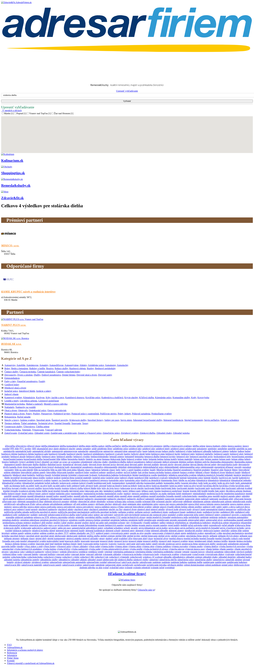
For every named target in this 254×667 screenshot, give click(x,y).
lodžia (4, 493)
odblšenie (187, 501)
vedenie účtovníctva (69, 551)
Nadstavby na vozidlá (25, 407)
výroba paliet (95, 549)
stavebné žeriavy (18, 536)
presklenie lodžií (135, 520)
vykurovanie (186, 554)
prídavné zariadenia (24, 517)
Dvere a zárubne (25, 375)
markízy (127, 493)
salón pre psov (64, 528)
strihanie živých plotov (228, 536)
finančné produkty (201, 470)
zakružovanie (145, 562)
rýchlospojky (137, 522)
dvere (19, 467)
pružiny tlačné (88, 522)
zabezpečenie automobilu (74, 562)
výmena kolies (107, 546)
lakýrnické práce (77, 491)
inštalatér (229, 475)
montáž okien (113, 496)
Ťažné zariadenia (29, 423)
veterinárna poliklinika (163, 551)
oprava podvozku (48, 506)
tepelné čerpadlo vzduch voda (229, 538)
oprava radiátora (102, 506)
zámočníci (154, 559)
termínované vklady (204, 541)
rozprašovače (215, 525)
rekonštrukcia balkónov (200, 522)
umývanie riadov (144, 543)
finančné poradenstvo (183, 470)
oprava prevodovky (85, 506)
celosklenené (86, 462)
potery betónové (206, 514)
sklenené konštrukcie (95, 530)
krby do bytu (108, 488)
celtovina (97, 462)
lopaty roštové (28, 493)
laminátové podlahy (113, 491)
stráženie (82, 536)
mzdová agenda (227, 496)
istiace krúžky (39, 477)
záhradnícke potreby (30, 559)
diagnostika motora (243, 462)
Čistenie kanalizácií (46, 371)
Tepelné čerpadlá (62, 423)
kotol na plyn (190, 485)
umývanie (130, 543)
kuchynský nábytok (235, 488)
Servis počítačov (211, 420)
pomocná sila (146, 514)
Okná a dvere (10, 410)
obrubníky (101, 501)
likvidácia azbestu (234, 491)
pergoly (34, 509)
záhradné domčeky (227, 557)
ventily (100, 551)
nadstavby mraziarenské (95, 499)
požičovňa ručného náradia (16, 512)
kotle (200, 483)
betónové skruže (18, 456)
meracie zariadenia (140, 493)
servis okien (173, 528)
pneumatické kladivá (215, 509)
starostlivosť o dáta (213, 533)
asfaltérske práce (120, 448)
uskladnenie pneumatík (238, 543)
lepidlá (204, 491)
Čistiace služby (11, 371)
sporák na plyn (137, 533)
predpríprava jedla (179, 517)
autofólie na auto (244, 448)
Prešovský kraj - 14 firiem (19, 69)
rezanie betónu (131, 525)
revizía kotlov (63, 525)
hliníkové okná (19, 475)
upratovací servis (173, 543)
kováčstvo (6, 488)
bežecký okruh (138, 454)
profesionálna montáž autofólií (238, 520)
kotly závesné (100, 485)
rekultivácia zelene (220, 522)
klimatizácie (213, 480)
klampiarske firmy (169, 480)
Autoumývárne (71, 365)
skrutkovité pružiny (194, 530)
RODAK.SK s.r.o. (11, 343)
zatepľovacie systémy (72, 565)
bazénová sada (41, 454)
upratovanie (221, 543)
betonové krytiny (168, 456)
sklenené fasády (77, 530)
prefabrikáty (194, 517)
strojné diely (41, 538)
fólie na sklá (56, 470)
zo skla (99, 567)
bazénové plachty (75, 454)
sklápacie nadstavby (22, 530)
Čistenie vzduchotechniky (68, 371)
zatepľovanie (89, 565)
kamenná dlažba (10, 480)
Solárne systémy (27, 420)
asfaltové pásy (148, 448)
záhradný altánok (79, 559)
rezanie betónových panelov (111, 525)
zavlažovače (127, 565)
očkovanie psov (9, 501)
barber (248, 451)
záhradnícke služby (49, 559)
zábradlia (167, 557)
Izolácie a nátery (43, 391)
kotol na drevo (144, 485)
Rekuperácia (10, 417)
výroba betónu (49, 549)
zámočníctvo (219, 559)
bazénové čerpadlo (57, 454)
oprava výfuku (117, 506)
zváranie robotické (141, 567)
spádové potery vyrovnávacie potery (112, 533)
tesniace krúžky (221, 541)
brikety (247, 459)
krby (99, 488)
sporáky (148, 533)
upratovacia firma (190, 543)
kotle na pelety (210, 483)
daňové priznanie (154, 462)
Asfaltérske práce (96, 365)
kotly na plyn (41, 485)
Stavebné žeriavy (95, 420)
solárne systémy (32, 533)
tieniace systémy (27, 543)
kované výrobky (19, 488)
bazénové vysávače (114, 454)
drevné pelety (210, 464)
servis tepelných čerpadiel (207, 528)
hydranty (93, 475)
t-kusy (150, 538)
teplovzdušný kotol (55, 541)
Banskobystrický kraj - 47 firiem (22, 58)
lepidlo (211, 491)
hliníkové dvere (218, 472)
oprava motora (236, 504)
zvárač (106, 567)
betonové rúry (182, 456)
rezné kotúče (174, 525)
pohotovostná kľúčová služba (61, 514)
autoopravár (57, 451)
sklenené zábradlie (159, 530)
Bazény (90, 368)
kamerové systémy (42, 480)
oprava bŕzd (193, 504)
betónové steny (49, 456)
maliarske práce (63, 493)
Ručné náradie (24, 417)
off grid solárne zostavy (84, 504)
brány (145, 459)
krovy (117, 488)
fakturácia (96, 470)
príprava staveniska (59, 517)
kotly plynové (86, 485)
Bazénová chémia (77, 368)
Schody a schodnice (229, 420)
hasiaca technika (156, 472)
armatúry (87, 448)
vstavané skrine (78, 554)
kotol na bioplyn (114, 485)
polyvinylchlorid (132, 514)
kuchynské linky (169, 488)
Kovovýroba (203, 397)
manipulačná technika (94, 493)
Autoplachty (122, 365)
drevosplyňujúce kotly (227, 464)
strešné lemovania (149, 536)
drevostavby (244, 464)
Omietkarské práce (37, 410)
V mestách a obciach (11, 110)
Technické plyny (45, 423)
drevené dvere (95, 464)
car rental (54, 462)
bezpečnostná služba (33, 459)
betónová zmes (158, 454)
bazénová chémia (9, 454)
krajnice (65, 488)
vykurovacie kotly (150, 554)
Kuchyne (40, 397)
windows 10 (148, 557)
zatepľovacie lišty (12, 565)
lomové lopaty (14, 493)
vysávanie (229, 554)
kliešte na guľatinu (187, 480)
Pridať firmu (13, 658)
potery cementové (222, 514)
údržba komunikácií (69, 446)
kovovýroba (48, 488)
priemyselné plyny (214, 520)
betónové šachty (173, 454)
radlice (162, 522)
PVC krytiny (25, 448)
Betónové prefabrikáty (105, 368)
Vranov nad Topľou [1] (40, 113)
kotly (232, 483)
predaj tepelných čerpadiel (158, 517)
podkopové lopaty (177, 512)
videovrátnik (230, 551)
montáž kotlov (52, 496)
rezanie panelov (160, 525)
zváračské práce (117, 567)
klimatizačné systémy (12, 483)
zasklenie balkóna (179, 562)
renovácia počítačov (38, 525)
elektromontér (207, 467)
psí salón (100, 522)
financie (227, 470)
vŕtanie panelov (226, 549)
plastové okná (143, 509)
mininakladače (199, 493)
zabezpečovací (114, 562)
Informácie (12, 655)
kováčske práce (242, 485)
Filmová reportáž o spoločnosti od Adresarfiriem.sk (30, 663)
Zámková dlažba (147, 433)
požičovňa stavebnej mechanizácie (74, 512)
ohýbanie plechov (104, 504)
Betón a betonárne (19, 368)
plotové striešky (158, 509)
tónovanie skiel (140, 538)
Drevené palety (105, 375)
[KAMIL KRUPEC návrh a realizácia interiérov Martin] (8, 286)
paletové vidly (209, 506)
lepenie (186, 491)
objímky (74, 501)
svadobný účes (125, 538)
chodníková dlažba (117, 462)
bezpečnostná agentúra (242, 456)
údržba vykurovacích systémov (177, 446)
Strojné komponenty (193, 420)
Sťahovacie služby (77, 420)
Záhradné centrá (41, 433)
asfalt (94, 448)
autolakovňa (9, 451)
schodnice (118, 528)
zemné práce (227, 565)
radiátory (155, 522)
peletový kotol (23, 509)
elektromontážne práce (189, 467)
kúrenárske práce (195, 477)
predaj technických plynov (133, 517)
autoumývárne (121, 451)
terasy (191, 541)
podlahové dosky (194, 512)
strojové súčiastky (90, 538)
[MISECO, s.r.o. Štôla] (8, 240)
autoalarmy (202, 448)
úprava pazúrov (235, 446)
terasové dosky (107, 541)
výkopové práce (64, 546)
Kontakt (11, 660)
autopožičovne (96, 451)
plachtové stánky (66, 509)
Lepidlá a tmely (11, 400)
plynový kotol (198, 509)
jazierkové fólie (141, 477)
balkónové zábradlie (202, 451)
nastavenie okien (192, 499)
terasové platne (135, 541)
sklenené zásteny (176, 530)
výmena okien (121, 546)
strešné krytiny (134, 536)
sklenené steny (128, 530)
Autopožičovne (56, 365)
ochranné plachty (164, 501)
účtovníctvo (21, 446)
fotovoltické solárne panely (33, 472)
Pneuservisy (46, 413)
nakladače (149, 499)
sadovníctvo (37, 528)
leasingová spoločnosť (171, 491)
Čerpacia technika (27, 371)
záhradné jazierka (12, 559)
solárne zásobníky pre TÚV (82, 533)
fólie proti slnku (69, 470)
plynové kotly (185, 509)
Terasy (85, 423)
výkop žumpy (49, 546)
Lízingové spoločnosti (48, 400)
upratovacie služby (207, 543)
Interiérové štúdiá (27, 391)
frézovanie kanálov (66, 472)
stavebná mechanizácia (233, 533)
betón (148, 454)
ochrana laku (120, 501)
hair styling (143, 472)
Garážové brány (11, 384)
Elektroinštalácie (12, 378)
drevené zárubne (182, 464)
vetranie (178, 551)
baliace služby (168, 451)
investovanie (26, 477)
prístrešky (80, 517)
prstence (27, 522)
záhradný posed (94, 559)
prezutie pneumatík (178, 520)
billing (64, 459)
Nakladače (9, 407)
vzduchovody (136, 557)
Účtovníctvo (29, 426)
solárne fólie (236, 530)
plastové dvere (130, 509)
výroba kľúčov (64, 549)
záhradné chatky (210, 557)
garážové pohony (98, 472)
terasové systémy (180, 541)
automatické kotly (23, 451)
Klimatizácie (29, 397)
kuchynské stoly (202, 488)
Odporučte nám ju (146, 590)
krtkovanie (125, 488)
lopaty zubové (41, 493)
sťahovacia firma (242, 525)
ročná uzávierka (195, 525)
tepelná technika (191, 538)
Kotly (193, 397)
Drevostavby (10, 375)
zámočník (229, 559)
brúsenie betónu (156, 459)
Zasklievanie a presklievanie (64, 433)
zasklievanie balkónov (237, 562)
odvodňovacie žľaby (25, 504)
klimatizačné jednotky (241, 480)
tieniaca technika (244, 541)
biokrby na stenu (93, 459)
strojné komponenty (56, 538)
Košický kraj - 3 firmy (17, 63)
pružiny (49, 522)
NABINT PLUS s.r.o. (13, 325)
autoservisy (108, 451)
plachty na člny (116, 509)
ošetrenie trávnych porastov (56, 501)
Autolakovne (32, 365)
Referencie (12, 652)
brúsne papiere (212, 459)
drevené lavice (109, 464)
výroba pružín (135, 549)
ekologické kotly (62, 467)
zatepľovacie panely (52, 565)
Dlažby (37, 375)
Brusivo (50, 368)
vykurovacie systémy (169, 554)
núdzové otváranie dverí (28, 499)
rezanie (74, 525)
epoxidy (238, 467)
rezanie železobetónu (87, 525)
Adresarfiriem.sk (14, 647)
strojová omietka (74, 538)
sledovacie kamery (211, 530)
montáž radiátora (140, 496)
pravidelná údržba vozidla (97, 517)
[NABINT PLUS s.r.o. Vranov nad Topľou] (22, 319)
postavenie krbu (191, 514)
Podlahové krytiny (61, 413)
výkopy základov (80, 546)
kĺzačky (214, 477)
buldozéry (14, 462)
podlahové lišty (227, 512)
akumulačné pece (45, 448)
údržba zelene (199, 446)
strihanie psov (246, 536)
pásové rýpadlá (167, 506)
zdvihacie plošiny (175, 565)
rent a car (52, 525)
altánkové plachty (67, 448)
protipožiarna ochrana (13, 522)
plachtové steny (81, 509)
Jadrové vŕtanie (11, 394)
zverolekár (170, 567)
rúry (128, 522)
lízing (38, 491)
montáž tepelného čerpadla (161, 496)
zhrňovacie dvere (242, 565)
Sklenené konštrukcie (173, 420)
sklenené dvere (63, 530)
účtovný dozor (34, 446)
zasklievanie (208, 562)
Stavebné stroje (43, 420)
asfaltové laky (135, 448)
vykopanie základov (112, 554)
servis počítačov (187, 528)
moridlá (216, 496)
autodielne (222, 448)
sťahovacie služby (12, 528)
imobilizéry (163, 475)
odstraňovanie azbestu (221, 501)
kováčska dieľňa (211, 485)
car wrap (63, 462)
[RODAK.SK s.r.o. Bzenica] (15, 338)
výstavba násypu (176, 549)
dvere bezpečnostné (32, 467)
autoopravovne (70, 451)
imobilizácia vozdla (148, 475)
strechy (205, 536)
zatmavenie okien (113, 565)
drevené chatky (81, 464)
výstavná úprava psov (195, 549)
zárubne (238, 559)
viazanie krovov (197, 551)
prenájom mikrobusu (29, 520)
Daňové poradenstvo (51, 375)
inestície (237, 475)
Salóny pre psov (111, 420)
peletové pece (10, 509)
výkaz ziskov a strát (33, 546)
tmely (80, 543)
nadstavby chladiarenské (51, 499)
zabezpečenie (56, 562)
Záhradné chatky (164, 433)
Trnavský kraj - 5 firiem (18, 74)
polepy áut (98, 514)
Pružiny (36, 413)
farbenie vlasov (108, 470)
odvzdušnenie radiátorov (61, 504)
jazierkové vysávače (158, 477)
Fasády (42, 381)
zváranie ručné (157, 567)
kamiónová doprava (79, 480)
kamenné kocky (25, 480)
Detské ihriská (68, 375)
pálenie (156, 506)
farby (118, 470)
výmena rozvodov (180, 546)
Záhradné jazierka (181, 433)
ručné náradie (228, 525)
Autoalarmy (110, 365)
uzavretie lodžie (8, 546)
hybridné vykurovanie (78, 475)
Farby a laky (10, 381)
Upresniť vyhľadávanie (127, 91)
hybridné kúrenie (60, 475)
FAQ (9, 645)
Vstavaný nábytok (53, 430)
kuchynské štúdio (152, 488)
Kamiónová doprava (74, 397)
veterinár (108, 551)
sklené (52, 530)
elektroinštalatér (171, 467)
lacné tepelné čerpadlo (58, 491)
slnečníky (225, 530)
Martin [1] (9, 113)
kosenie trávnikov (189, 483)
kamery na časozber (60, 480)
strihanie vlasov (27, 538)
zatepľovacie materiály (31, 565)
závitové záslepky (23, 562)
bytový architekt (26, 462)
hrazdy (48, 475)
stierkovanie (60, 536)
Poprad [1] (21, 113)
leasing (157, 491)
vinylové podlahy (244, 551)
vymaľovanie (198, 554)
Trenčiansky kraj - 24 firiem (20, 71)
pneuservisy (231, 509)
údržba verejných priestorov (150, 446)
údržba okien (85, 446)
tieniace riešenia (12, 543)
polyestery (108, 514)
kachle (235, 477)
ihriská (135, 475)
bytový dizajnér (42, 462)
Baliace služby (61, 368)
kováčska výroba (227, 485)
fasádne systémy (141, 470)
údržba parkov (98, 446)
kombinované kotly (103, 483)
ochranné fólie (149, 501)
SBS (34, 448)
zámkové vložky (141, 559)
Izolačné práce (11, 391)
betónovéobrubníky (100, 456)
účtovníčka (10, 446)
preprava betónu (92, 520)
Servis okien (126, 420)
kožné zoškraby (52, 483)
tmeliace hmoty (70, 543)
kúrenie (207, 477)
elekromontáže (110, 467)
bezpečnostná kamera (13, 459)
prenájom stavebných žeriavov (54, 520)
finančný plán (217, 470)
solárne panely (17, 533)
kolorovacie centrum (69, 483)
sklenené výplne (142, 530)
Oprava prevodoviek (56, 410)
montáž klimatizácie (36, 496)
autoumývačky (135, 451)
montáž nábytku (81, 496)
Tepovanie (76, 423)
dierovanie (27, 464)
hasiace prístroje (172, 472)
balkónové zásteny (220, 451)
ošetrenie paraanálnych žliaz (30, 501)
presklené (105, 520)
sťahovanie (26, 528)
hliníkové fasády (233, 472)
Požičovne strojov (108, 413)
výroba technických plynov (155, 549)
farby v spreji (127, 470)
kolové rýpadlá (86, 483)
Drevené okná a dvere (86, 375)
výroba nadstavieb (79, 549)
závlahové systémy (40, 562)
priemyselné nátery (196, 520)
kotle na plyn (224, 483)
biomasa (106, 459)
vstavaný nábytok (94, 554)
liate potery (220, 491)
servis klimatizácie (147, 528)
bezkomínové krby (222, 456)
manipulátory (77, 493)
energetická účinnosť (224, 467)
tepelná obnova (176, 538)
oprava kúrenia (206, 504)
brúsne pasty (225, 459)
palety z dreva (229, 506)
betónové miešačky (204, 454)
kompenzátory (118, 483)
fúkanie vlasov (84, 470)
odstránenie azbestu (202, 501)
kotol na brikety (130, 485)
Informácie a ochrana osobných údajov (25, 650)
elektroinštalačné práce (153, 467)
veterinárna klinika (143, 551)
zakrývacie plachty (130, 562)
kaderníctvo (244, 477)
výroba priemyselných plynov (115, 549)
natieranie (213, 499)
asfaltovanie (190, 448)
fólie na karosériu (42, 470)
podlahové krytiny (211, 512)
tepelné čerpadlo (207, 538)
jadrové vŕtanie (127, 477)
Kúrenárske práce (163, 397)
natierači (205, 499)
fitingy (235, 470)
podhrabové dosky (159, 512)
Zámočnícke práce (111, 433)
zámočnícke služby (203, 559)
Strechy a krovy (11, 420)
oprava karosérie (221, 504)
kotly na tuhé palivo (57, 485)
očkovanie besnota (242, 499)
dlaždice (43, 464)
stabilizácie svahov (195, 533)
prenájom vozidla (77, 520)
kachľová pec (225, 477)
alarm (56, 448)
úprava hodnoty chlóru (216, 446)
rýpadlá (146, 522)
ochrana (110, 501)
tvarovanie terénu (91, 543)
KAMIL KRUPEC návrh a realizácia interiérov (28, 291)
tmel (52, 543)
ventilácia (83, 551)
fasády (153, 470)
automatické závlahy (41, 451)
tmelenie (58, 543)
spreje (183, 533)
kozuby (58, 488)
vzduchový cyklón (70, 557)
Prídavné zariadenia (141, 413)
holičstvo (40, 475)
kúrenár (183, 477)
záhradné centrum (194, 557)
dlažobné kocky (54, 464)
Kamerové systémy (13, 397)
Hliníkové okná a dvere (15, 388)
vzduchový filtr (87, 557)
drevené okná (123, 464)
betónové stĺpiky (33, 456)
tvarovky (104, 543)
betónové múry (188, 454)
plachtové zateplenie (98, 509)
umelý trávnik (158, 543)
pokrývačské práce (84, 514)
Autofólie (20, 365)
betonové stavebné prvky (201, 456)
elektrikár (122, 467)
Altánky (83, 365)
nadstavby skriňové (136, 499)
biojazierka (72, 459)
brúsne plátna (237, 459)
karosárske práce (116, 480)
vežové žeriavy (52, 551)
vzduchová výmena (52, 557)
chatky (105, 462)
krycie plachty (137, 488)
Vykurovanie (38, 430)
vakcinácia (14, 551)
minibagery (187, 493)
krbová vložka (76, 488)
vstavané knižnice (47, 554)
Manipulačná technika (14, 404)
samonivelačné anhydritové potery (87, 528)
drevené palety (136, 464)
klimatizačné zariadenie (33, 483)
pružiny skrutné (74, 522)
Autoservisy (9, 365)
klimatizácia (201, 480)
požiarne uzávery (143, 512)
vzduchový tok (101, 557)
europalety (9, 470)
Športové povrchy (60, 420)
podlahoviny (24, 514)
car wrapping (74, 462)
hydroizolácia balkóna (108, 475)
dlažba (36, 464)
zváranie (129, 567)
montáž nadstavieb (97, 496)
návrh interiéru (9, 499)
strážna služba (93, 536)
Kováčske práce (92, 397)
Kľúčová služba (146, 397)
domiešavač (68, 464)
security (134, 528)
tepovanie (85, 541)
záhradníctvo (64, 559)
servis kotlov (162, 528)
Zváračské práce (25, 433)
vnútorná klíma (9, 554)
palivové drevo (243, 506)
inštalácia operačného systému (183, 475)
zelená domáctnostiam (194, 565)
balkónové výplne (184, 451)
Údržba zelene (42, 426)
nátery (238, 496)
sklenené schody (113, 530)
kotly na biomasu (12, 485)
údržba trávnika (129, 446)
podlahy (34, 514)
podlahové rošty (242, 512)
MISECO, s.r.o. (10, 245)
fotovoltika (51, 472)
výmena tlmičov (211, 546)
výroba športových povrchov (232, 546)
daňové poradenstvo (136, 462)
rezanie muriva (145, 525)
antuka (79, 448)
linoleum (247, 491)
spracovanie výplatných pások (166, 533)
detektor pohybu (202, 462)
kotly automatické (243, 483)
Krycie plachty (131, 397)
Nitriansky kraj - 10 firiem (19, 66)
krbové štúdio (90, 488)
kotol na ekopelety (160, 485)
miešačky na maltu (158, 493)
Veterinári (26, 430)
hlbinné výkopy (202, 472)
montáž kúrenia (19, 496)
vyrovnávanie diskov (214, 554)
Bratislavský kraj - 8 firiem (19, 61)
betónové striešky (65, 456)
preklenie (204, 517)
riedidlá (183, 525)
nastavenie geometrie (174, 499)
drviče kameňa (10, 467)
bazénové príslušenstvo (94, 454)
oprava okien (33, 506)
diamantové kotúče (13, 464)
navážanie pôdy (226, 499)
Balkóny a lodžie (37, 368)
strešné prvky (164, 536)
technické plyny (161, 538)
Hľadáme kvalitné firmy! (127, 574)
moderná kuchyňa (215, 493)
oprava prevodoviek (66, 506)
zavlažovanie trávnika (157, 565)
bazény (127, 454)
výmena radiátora (163, 546)
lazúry (125, 491)
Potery (29, 413)
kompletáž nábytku (135, 483)
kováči (200, 485)
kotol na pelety (176, 485)
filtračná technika (164, 470)
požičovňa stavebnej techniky (104, 512)
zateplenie (100, 565)
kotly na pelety (27, 485)
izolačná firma (67, 477)
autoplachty (83, 451)
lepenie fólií (195, 491)
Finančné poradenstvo (27, 381)
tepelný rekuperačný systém (33, 541)
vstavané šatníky (31, 554)
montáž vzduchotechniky (186, 496)
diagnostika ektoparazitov (222, 462)
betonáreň (129, 456)
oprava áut (164, 504)
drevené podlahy (151, 464)
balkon (241, 451)
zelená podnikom (213, 565)
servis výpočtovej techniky (232, 528)
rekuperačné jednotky (19, 525)
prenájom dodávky (11, 520)
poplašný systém (175, 514)
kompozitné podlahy (153, 483)
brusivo (5, 462)
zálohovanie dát (110, 559)
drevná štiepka (197, 464)
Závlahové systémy (130, 433)
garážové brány (82, 472)
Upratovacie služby (13, 426)
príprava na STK (41, 517)
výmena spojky (196, 546)
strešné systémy (178, 536)
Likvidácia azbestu (28, 400)
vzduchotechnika (18, 557)
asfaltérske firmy (104, 448)
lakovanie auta (91, 491)
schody (127, 528)
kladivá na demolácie (151, 480)
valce (22, 551)
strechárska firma (194, 536)
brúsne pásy (198, 459)
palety (219, 506)
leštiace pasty (135, 491)
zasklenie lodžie (195, 562)
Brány (7, 368)
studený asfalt (112, 538)
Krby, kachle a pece (55, 397)
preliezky (222, 517)
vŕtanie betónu (212, 549)
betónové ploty (237, 454)
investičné (15, 477)
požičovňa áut (243, 509)
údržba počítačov (113, 446)
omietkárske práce (150, 504)
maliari (52, 493)
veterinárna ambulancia (123, 551)
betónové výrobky (81, 456)
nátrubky (246, 496)
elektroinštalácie (134, 467)
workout (159, 557)
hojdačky (31, 475)
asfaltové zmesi (178, 448)
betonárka (139, 456)
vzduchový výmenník (119, 557)
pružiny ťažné (60, 522)
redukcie (170, 522)
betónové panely (221, 454)
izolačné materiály (83, 477)
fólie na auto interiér (24, 470)
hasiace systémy (187, 472)
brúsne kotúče (170, 459)
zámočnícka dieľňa (168, 559)
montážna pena (205, 496)
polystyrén (119, 514)
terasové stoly (165, 541)
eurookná (246, 467)
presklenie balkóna (119, 520)
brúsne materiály (185, 459)
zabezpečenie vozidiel (97, 562)
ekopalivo (98, 467)
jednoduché (173, 477)
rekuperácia (234, 522)
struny (102, 538)
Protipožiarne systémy (161, 413)
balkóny (233, 451)
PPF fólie (14, 448)
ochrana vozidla (134, 501)
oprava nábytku (19, 506)
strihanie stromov (12, 538)
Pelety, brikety (124, 413)
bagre (145, 451)
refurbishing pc (182, 522)
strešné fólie (120, 536)
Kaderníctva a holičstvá (112, 397)
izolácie (49, 477)
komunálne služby (172, 483)
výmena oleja (148, 546)
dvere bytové (48, 467)
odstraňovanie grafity (242, 501)
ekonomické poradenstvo (82, 467)
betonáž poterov (117, 456)
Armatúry (43, 365)
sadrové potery (50, 528)
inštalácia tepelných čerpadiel (210, 475)
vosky (20, 554)
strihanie (213, 536)
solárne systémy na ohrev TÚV (54, 533)
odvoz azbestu (42, 504)
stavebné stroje (33, 536)
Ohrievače (23, 410)
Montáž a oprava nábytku (55, 404)
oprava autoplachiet (178, 504)
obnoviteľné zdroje (87, 501)
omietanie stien (134, 504)
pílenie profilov (195, 506)
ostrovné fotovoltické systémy (138, 506)
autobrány (212, 448)
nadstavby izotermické (73, 499)
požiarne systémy (126, 512)
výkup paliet (94, 546)
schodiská (108, 528)
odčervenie (178, 501)
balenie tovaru (154, 451)
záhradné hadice (244, 557)
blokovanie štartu (118, 459)
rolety (205, 525)
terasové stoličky (150, 541)
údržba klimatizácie (50, 446)
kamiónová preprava (98, 480)
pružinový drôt (38, 522)
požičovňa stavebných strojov (43, 512)
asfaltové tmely (163, 448)
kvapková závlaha (27, 491)
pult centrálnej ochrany (115, 522)
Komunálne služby (181, 397)
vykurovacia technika (132, 554)
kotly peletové (73, 485)
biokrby (81, 459)
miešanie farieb (174, 493)
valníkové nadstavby (34, 551)
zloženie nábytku (87, 567)
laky (101, 491)
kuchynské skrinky (186, 488)
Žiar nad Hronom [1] (63, 113)
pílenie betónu (180, 506)
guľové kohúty (130, 472)
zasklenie (156, 562)
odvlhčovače (10, 504)
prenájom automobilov (238, 517)
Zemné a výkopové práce (89, 433)
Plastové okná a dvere (14, 413)
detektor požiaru (186, 462)
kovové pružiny (35, 488)
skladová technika (40, 530)
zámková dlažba (125, 559)
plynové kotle (172, 509)
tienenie (232, 541)
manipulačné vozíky (113, 493)
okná (124, 504)
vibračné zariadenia (214, 551)
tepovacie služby (72, 541)
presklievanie (150, 520)
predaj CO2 (115, 517)
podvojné (43, 514)
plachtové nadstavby (48, 509)
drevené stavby (167, 464)
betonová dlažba (151, 456)
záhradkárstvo (178, 557)
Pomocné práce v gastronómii (85, 413)
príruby (71, 517)
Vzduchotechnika (12, 430)
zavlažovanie (140, 565)
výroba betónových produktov (28, 549)
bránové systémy (134, 459)
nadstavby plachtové (116, 499)
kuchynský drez (218, 488)
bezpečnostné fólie (51, 459)
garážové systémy (115, 472)
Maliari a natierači (34, 404)
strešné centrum (107, 536)
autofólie (232, 448)
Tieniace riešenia (12, 423)
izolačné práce (99, 477)
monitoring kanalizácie (234, 493)
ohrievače (117, 504)
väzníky (20, 546)
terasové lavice (121, 541)
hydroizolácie (125, 475)
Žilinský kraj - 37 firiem (18, 76)
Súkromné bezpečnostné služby (147, 420)
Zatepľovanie (10, 433)
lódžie (44, 491)
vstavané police (63, 554)
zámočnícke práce (185, 559)
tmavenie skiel (42, 543)
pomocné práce (160, 514)
